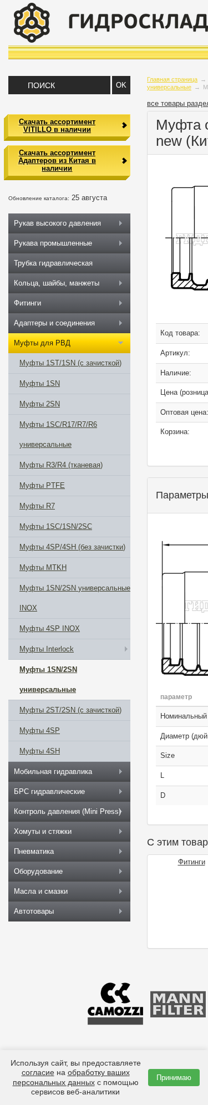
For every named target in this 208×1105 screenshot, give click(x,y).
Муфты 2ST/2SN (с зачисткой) (70, 710)
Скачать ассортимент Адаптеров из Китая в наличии (57, 161)
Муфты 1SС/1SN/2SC (55, 526)
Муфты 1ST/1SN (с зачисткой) (70, 363)
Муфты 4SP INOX (49, 628)
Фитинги (191, 862)
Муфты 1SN (39, 383)
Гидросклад (111, 23)
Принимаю (173, 1077)
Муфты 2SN (39, 404)
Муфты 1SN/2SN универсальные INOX (74, 598)
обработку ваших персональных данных (71, 1077)
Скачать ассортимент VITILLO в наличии (57, 126)
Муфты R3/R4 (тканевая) (61, 465)
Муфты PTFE (42, 485)
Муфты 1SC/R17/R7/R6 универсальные (58, 434)
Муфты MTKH (43, 567)
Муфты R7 (37, 506)
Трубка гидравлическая (53, 263)
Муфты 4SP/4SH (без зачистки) (72, 547)
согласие (38, 1072)
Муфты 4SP (39, 730)
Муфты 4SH (39, 751)
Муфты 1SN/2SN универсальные (48, 679)
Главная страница (172, 79)
